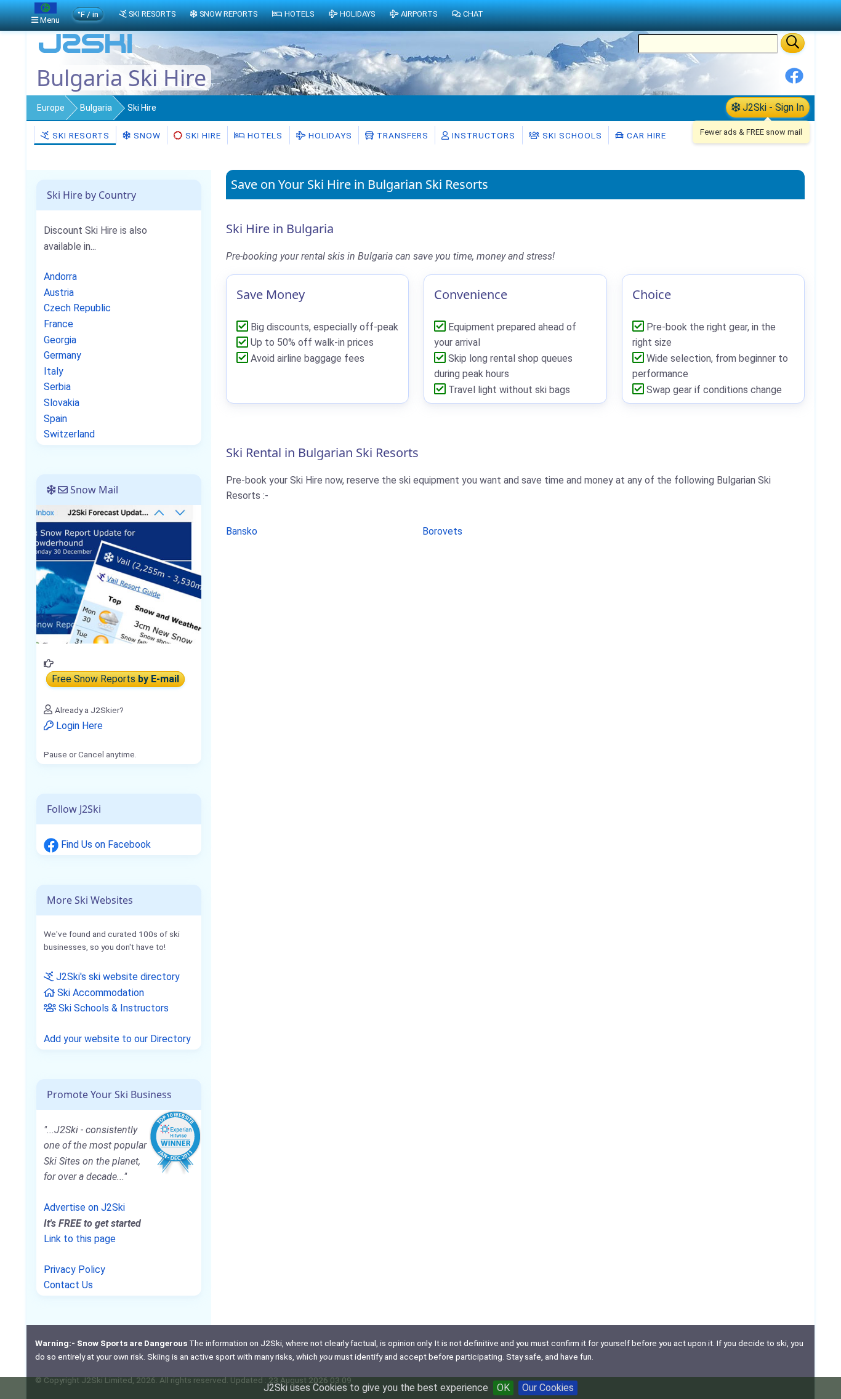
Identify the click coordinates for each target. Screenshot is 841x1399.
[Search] (793, 43)
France (58, 324)
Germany (62, 355)
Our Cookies (548, 1387)
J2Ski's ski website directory (117, 976)
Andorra (60, 276)
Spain (55, 418)
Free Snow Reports (115, 679)
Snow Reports (228, 13)
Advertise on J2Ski (84, 1207)
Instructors (482, 135)
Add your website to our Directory (117, 1039)
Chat (473, 13)
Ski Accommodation (99, 992)
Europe (51, 108)
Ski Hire (203, 135)
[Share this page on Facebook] (794, 80)
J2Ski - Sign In (772, 107)
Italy (53, 371)
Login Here (78, 725)
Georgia (60, 340)
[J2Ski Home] (85, 52)
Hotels (264, 135)
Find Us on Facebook (104, 844)
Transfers (401, 135)
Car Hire (645, 135)
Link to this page (80, 1239)
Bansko (241, 531)
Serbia (57, 387)
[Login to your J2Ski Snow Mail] (118, 574)
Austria (59, 292)
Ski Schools (571, 135)
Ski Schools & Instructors (112, 1008)
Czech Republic (77, 308)
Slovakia (61, 403)
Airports (419, 13)
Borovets (442, 531)
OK (503, 1387)
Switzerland (69, 434)
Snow (146, 135)
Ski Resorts (80, 135)
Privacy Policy (74, 1269)
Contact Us (68, 1285)
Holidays (329, 135)
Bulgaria (96, 108)
